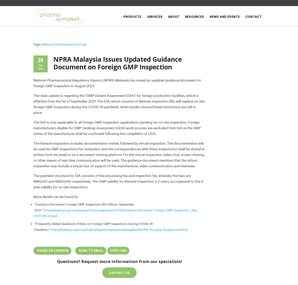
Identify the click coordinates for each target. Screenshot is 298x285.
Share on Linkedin (52, 250)
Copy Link (118, 250)
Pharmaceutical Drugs (71, 44)
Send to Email (91, 250)
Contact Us (119, 272)
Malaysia (48, 44)
